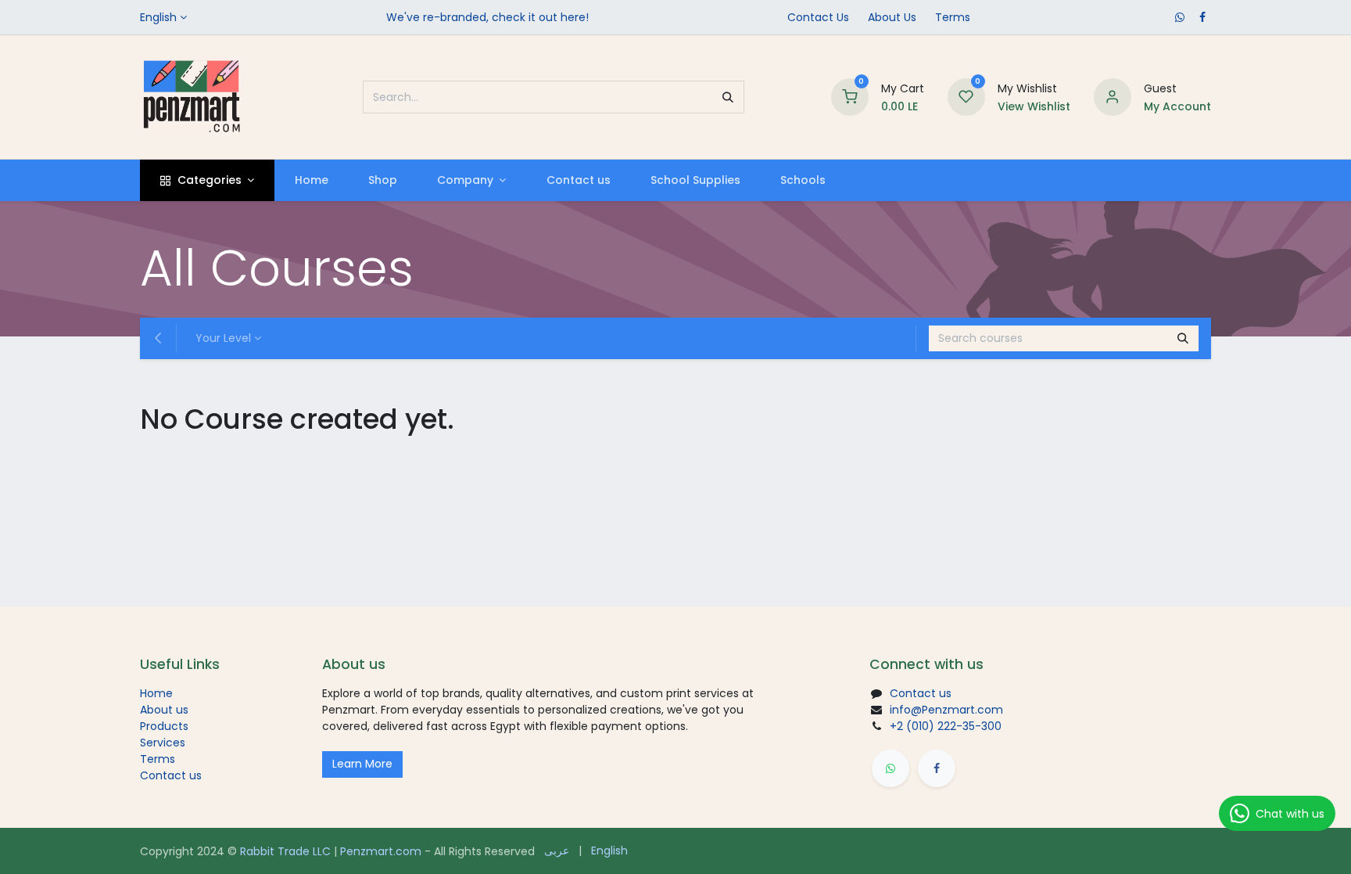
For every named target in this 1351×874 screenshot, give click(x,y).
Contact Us (818, 17)
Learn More (362, 763)
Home (156, 693)
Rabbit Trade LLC (285, 851)
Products (164, 726)
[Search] (728, 97)
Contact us (171, 775)
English (158, 17)
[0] (850, 96)
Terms (952, 17)
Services (162, 742)
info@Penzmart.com (946, 710)
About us (164, 710)
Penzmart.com (380, 851)
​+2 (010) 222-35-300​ (946, 726)
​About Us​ (892, 17)
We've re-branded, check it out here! (487, 17)
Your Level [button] (223, 338)
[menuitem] (311, 180)
